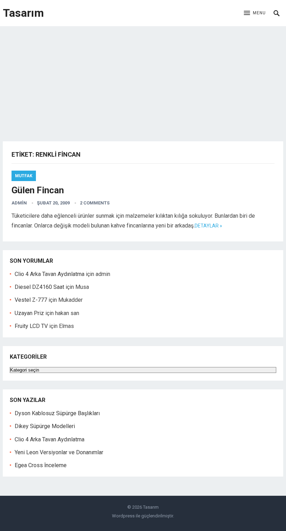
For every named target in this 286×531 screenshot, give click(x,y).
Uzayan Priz (29, 313)
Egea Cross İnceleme (41, 465)
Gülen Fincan (38, 190)
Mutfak (23, 175)
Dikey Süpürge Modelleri (45, 426)
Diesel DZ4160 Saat (39, 287)
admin (19, 202)
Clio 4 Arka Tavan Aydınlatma (49, 274)
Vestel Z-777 (31, 300)
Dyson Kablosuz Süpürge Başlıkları (57, 413)
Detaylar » (208, 226)
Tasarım (23, 13)
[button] (255, 13)
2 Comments (95, 202)
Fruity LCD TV (31, 326)
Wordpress (123, 515)
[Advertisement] (143, 78)
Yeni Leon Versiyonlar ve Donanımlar (59, 452)
